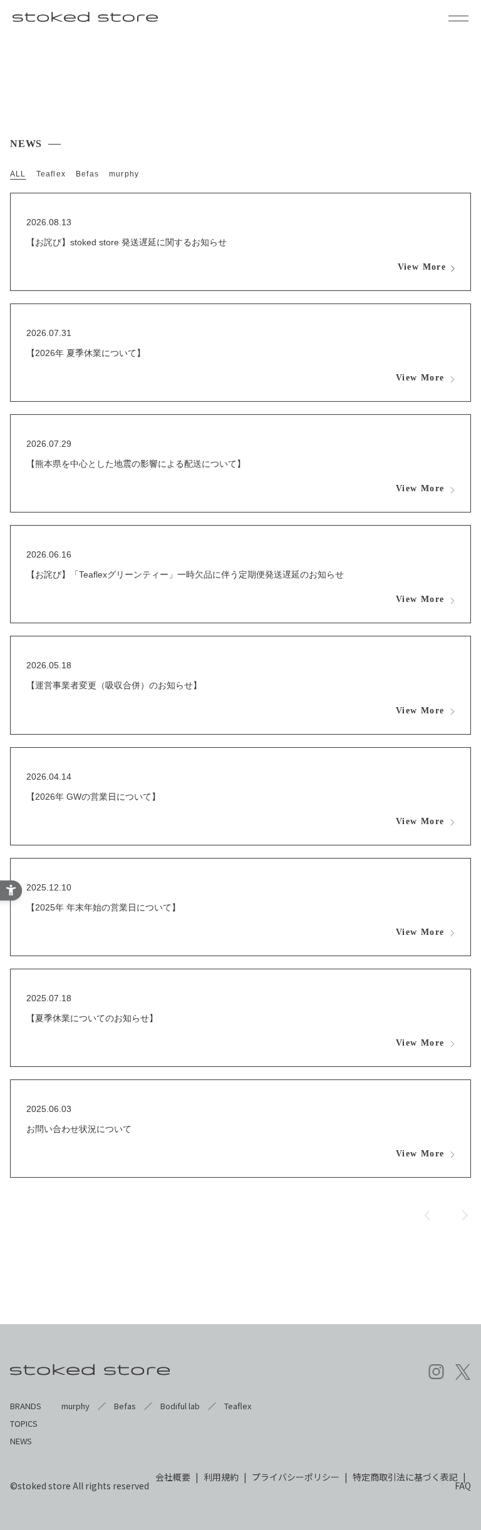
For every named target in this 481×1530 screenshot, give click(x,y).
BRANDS (25, 1406)
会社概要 (172, 1476)
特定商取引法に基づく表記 (405, 1476)
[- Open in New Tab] (436, 1372)
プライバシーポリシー (295, 1476)
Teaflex (51, 174)
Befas (87, 174)
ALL (18, 174)
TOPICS (24, 1423)
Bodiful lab (180, 1406)
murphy (124, 174)
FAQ (463, 1485)
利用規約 (221, 1476)
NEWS (21, 1441)
